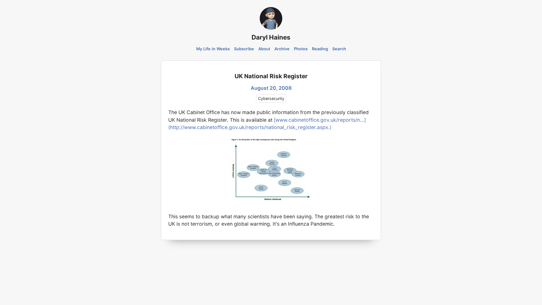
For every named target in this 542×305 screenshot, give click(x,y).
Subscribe (244, 48)
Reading (320, 48)
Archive (282, 48)
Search (339, 48)
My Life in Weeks (213, 48)
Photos (301, 48)
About (264, 48)
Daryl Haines (271, 37)
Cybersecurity (271, 98)
